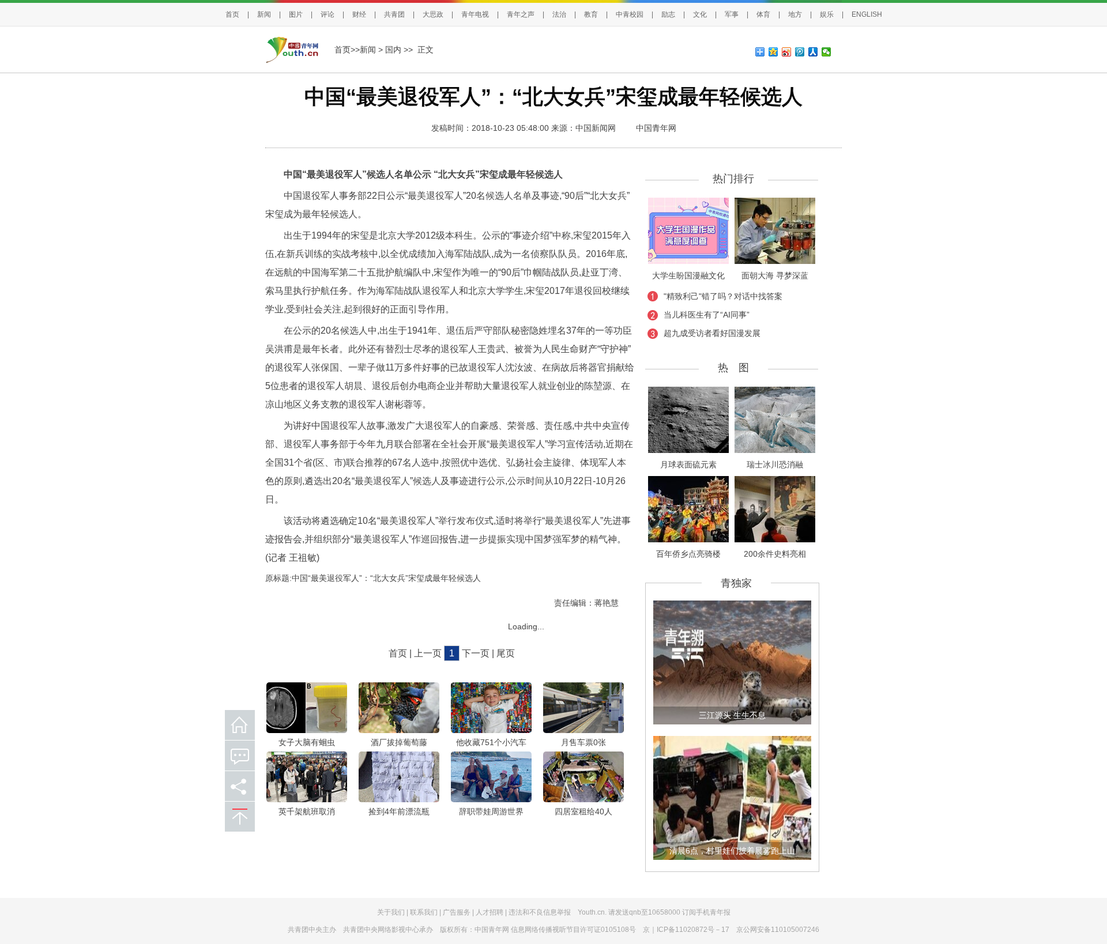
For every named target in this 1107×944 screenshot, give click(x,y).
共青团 (394, 14)
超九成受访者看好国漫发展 (712, 333)
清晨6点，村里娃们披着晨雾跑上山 (732, 850)
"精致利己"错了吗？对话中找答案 (723, 296)
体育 (763, 14)
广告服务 (456, 912)
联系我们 (424, 912)
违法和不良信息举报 (540, 912)
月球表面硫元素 (688, 464)
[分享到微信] (826, 51)
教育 (591, 14)
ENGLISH (867, 14)
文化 (700, 14)
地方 (795, 14)
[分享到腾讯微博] (800, 51)
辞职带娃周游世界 (491, 811)
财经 (359, 14)
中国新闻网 (595, 128)
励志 (668, 14)
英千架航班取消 (306, 811)
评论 (327, 14)
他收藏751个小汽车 (491, 742)
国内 (393, 49)
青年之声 (520, 14)
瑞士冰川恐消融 (775, 464)
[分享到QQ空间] (773, 51)
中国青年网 (656, 128)
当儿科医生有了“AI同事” (707, 314)
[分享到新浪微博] (787, 51)
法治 (559, 14)
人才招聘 (489, 912)
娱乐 (827, 14)
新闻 (264, 14)
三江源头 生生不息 (732, 715)
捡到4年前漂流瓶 (399, 811)
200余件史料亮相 (775, 553)
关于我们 (391, 912)
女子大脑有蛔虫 (306, 742)
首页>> (347, 49)
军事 (732, 14)
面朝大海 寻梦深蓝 (774, 275)
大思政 (433, 14)
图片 (296, 14)
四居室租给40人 (583, 811)
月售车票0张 (583, 742)
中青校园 (629, 14)
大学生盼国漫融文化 (688, 275)
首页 (232, 14)
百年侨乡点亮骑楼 (688, 553)
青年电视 (475, 14)
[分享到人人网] (813, 51)
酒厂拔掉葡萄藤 (399, 742)
